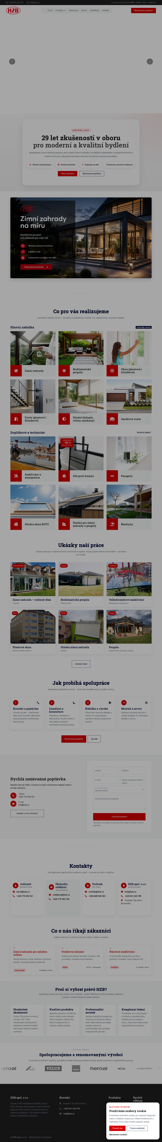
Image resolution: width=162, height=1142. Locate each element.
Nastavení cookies (118, 1134)
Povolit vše (117, 1128)
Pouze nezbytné (137, 1128)
